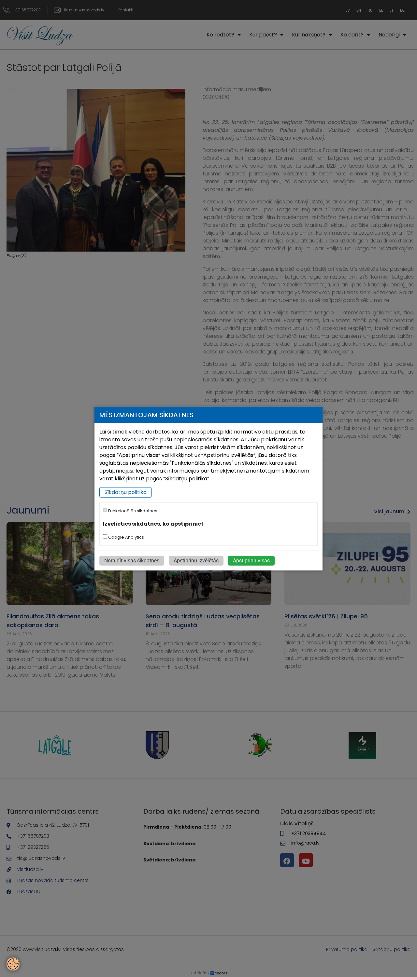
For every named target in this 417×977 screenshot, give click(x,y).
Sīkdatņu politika (126, 492)
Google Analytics (125, 537)
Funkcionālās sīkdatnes (132, 511)
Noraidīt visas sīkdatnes (131, 560)
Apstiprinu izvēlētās (196, 560)
